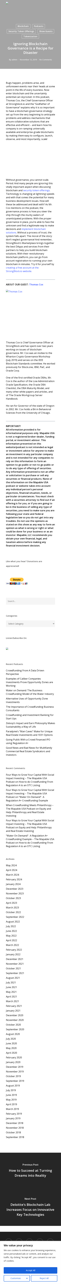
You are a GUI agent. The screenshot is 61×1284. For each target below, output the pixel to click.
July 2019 (11, 1090)
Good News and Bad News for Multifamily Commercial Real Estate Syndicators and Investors (29, 751)
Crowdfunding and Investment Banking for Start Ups (30, 716)
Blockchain (23, 26)
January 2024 (13, 884)
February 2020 (14, 1057)
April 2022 (11, 940)
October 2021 (13, 968)
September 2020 (15, 1029)
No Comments (45, 59)
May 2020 (11, 1048)
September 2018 (15, 1137)
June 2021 (11, 987)
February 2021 (14, 1006)
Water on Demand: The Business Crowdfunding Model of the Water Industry (30, 692)
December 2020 (14, 1015)
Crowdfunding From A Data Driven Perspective (25, 672)
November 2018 (15, 1127)
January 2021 (13, 1010)
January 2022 (13, 954)
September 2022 (15, 917)
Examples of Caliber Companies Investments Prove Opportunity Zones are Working (29, 682)
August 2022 (13, 921)
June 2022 (11, 931)
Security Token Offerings (21, 31)
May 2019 (11, 1099)
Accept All (30, 1270)
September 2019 (15, 1081)
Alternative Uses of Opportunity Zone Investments (27, 700)
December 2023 (14, 888)
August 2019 (13, 1085)
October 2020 (13, 1024)
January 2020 (13, 1062)
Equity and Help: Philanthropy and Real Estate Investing (28, 812)
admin (14, 59)
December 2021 (14, 959)
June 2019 (11, 1095)
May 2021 (11, 991)
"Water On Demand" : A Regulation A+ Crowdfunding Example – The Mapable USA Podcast (30, 839)
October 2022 (13, 912)
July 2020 (11, 1038)
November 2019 (15, 1071)
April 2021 (11, 996)
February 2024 (14, 879)
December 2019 (14, 1066)
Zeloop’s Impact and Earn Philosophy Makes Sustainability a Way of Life (30, 725)
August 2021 (13, 977)
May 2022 (11, 935)
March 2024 (12, 874)
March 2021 (12, 1001)
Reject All (44, 1278)
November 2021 (15, 963)
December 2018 (14, 1123)
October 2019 (13, 1076)
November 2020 (15, 1020)
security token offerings (36, 190)
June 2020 (11, 1043)
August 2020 (13, 1034)
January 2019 (13, 1118)
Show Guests (45, 31)
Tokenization (30, 36)
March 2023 (12, 907)
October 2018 (13, 1132)
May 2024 (11, 865)
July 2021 (11, 982)
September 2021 (15, 973)
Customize (16, 1278)
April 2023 (11, 902)
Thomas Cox (36, 284)
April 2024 (11, 870)
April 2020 (11, 1052)
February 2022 (14, 949)
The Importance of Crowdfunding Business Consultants (30, 708)
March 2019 (12, 1109)
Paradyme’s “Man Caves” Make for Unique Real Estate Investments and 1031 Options (29, 733)
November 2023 (15, 893)
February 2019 (14, 1113)
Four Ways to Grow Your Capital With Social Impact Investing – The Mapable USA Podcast (30, 778)
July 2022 (11, 926)
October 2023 (13, 898)
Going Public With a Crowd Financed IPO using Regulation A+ (28, 741)
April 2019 (11, 1104)
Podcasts (38, 26)
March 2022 (12, 945)
